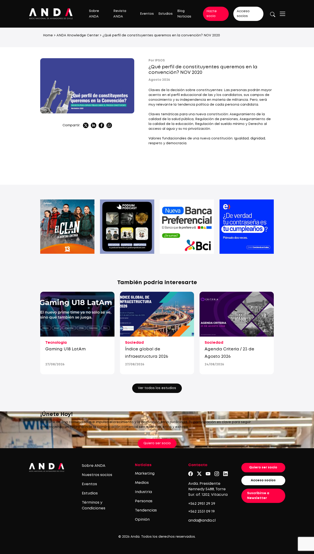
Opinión (142, 519)
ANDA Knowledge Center (78, 35)
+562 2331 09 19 (201, 511)
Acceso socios (243, 13)
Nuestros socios (97, 475)
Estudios (165, 13)
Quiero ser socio (157, 443)
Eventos (147, 13)
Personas (143, 501)
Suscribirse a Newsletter (258, 495)
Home (48, 35)
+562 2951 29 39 (201, 503)
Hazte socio (211, 13)
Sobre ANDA (93, 465)
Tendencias (146, 510)
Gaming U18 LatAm (65, 349)
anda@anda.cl (202, 520)
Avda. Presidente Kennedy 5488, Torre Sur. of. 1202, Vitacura (208, 489)
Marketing (144, 473)
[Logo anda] (51, 13)
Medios (142, 483)
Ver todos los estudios (157, 388)
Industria (143, 492)
